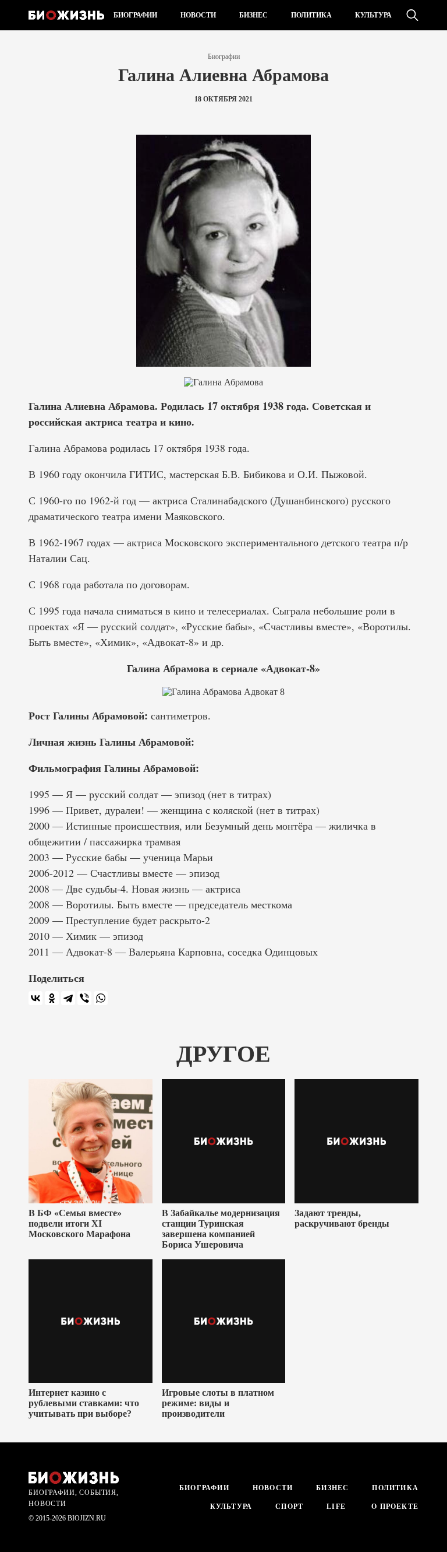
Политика (311, 15)
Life (336, 1506)
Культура (373, 15)
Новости (198, 15)
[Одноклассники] (52, 998)
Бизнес (253, 15)
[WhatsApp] (101, 998)
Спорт (289, 1506)
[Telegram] (68, 998)
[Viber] (84, 998)
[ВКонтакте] (35, 998)
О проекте (393, 1506)
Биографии (135, 15)
